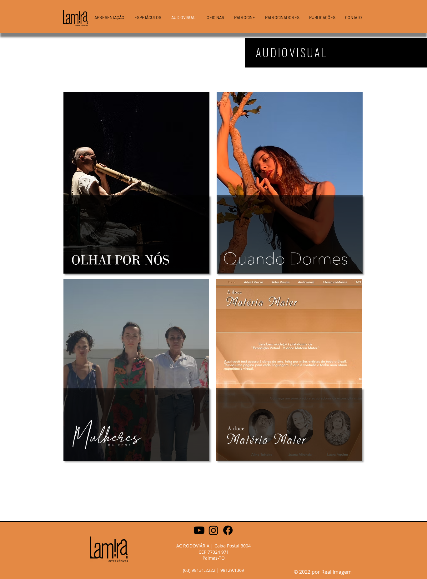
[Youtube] (199, 530)
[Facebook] (228, 530)
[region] (136, 217)
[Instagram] (213, 530)
